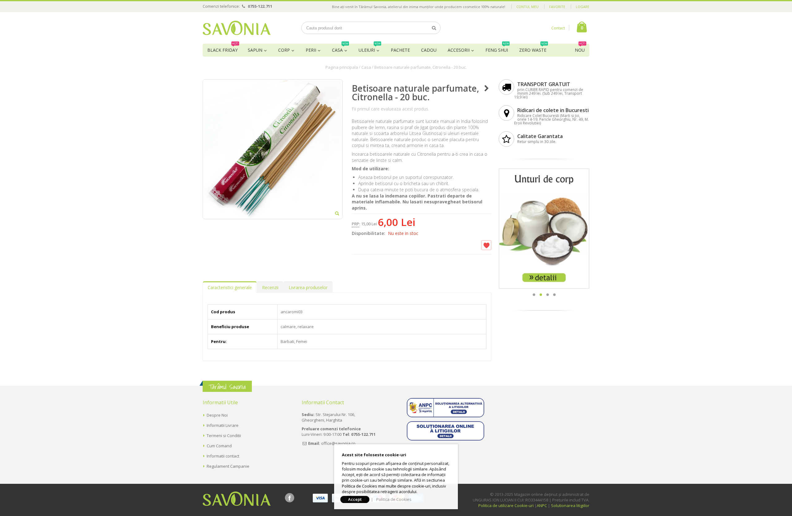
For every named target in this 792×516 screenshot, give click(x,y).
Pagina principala (341, 67)
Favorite (557, 6)
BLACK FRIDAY (223, 48)
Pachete (400, 50)
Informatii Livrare (223, 425)
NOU (580, 48)
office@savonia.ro (338, 443)
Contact (558, 28)
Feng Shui (497, 48)
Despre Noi (217, 415)
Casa (340, 48)
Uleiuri (370, 48)
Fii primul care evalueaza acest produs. (390, 109)
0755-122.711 (260, 6)
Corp (284, 50)
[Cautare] (434, 28)
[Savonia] (237, 28)
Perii (311, 50)
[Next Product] (486, 88)
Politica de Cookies (393, 499)
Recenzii (270, 287)
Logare (582, 6)
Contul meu (527, 6)
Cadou (429, 50)
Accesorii (459, 50)
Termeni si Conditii (224, 435)
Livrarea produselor (308, 287)
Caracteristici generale (230, 287)
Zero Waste (533, 48)
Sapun (255, 50)
